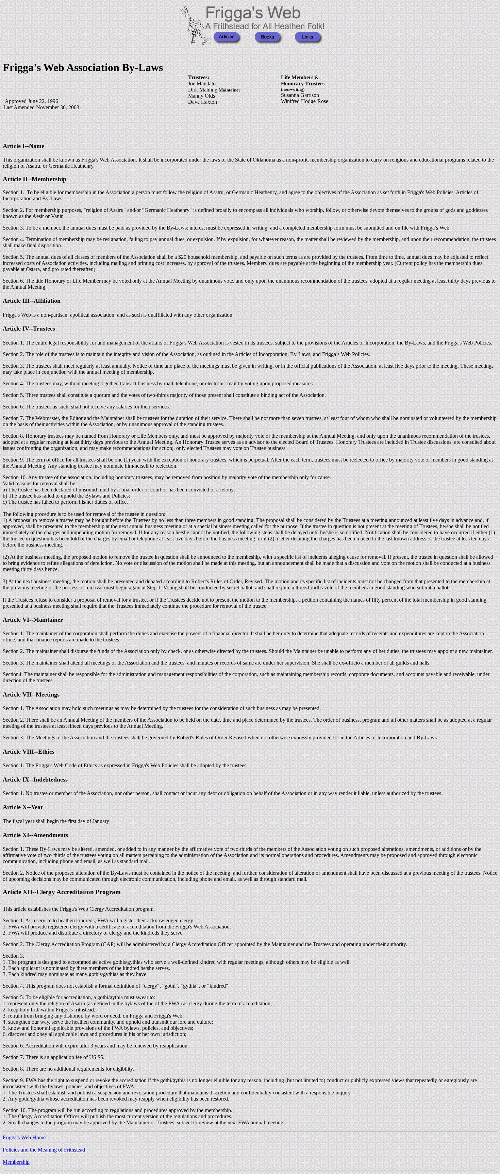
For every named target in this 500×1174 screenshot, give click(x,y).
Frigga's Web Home (24, 1137)
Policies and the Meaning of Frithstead (44, 1150)
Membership (16, 1162)
